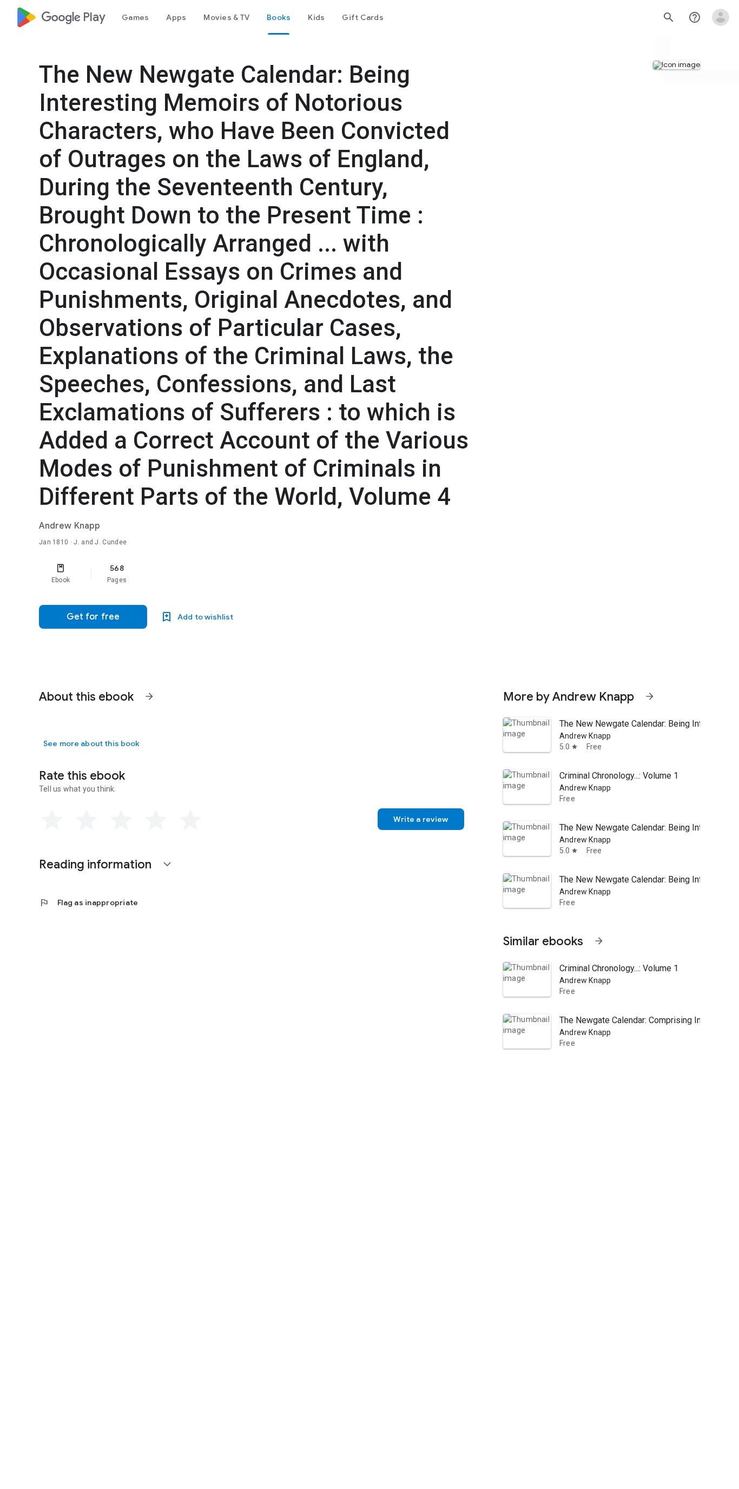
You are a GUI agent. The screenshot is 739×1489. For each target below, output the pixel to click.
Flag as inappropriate (88, 902)
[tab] (135, 17)
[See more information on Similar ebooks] (599, 941)
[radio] (52, 820)
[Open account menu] (721, 17)
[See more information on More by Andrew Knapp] (650, 696)
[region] (255, 573)
